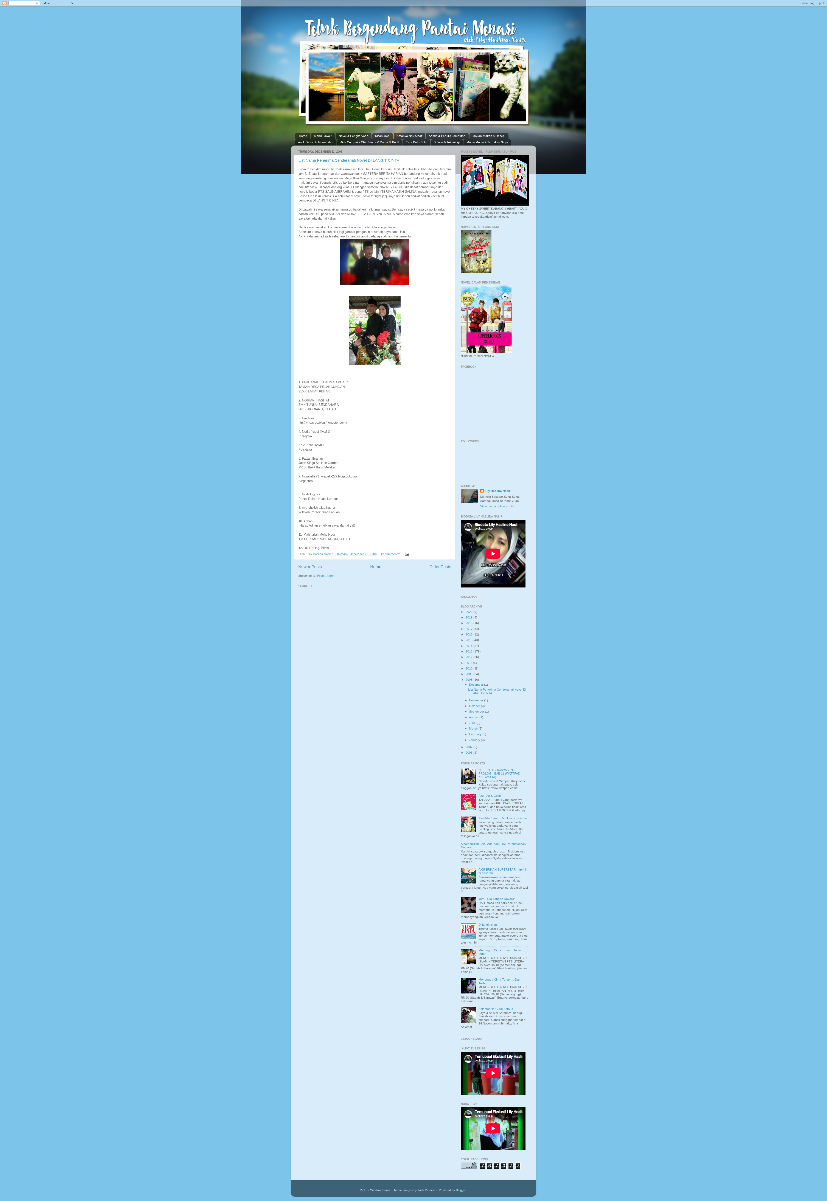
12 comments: (391, 554)
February (475, 734)
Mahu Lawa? (323, 136)
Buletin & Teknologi (447, 142)
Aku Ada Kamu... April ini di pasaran (503, 818)
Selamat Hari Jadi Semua (496, 1008)
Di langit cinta (488, 924)
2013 (469, 651)
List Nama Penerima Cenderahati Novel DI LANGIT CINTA (348, 160)
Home (303, 136)
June (473, 723)
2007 (469, 747)
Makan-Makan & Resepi (489, 136)
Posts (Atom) (326, 575)
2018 (469, 623)
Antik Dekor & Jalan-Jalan (315, 142)
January (475, 740)
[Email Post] (407, 554)
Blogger (461, 1190)
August (474, 717)
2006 (469, 752)
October (475, 706)
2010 (469, 668)
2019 (469, 617)
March (474, 728)
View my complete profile (497, 506)
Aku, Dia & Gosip (490, 795)
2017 (469, 629)
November (476, 700)
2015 (469, 640)
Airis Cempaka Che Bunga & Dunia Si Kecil (369, 142)
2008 (469, 679)
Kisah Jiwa (382, 136)
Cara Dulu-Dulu (416, 142)
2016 (469, 634)
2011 (469, 663)
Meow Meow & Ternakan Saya (487, 142)
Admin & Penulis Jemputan (447, 136)
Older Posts (440, 566)
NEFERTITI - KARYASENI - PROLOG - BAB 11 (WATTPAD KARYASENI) (499, 774)
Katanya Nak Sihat (409, 136)
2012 (469, 657)
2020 (469, 612)
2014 (469, 646)
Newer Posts (310, 566)
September (477, 711)
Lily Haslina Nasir (497, 491)
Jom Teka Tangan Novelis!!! (497, 898)
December (476, 684)
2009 (469, 674)
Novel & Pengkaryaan (353, 136)
